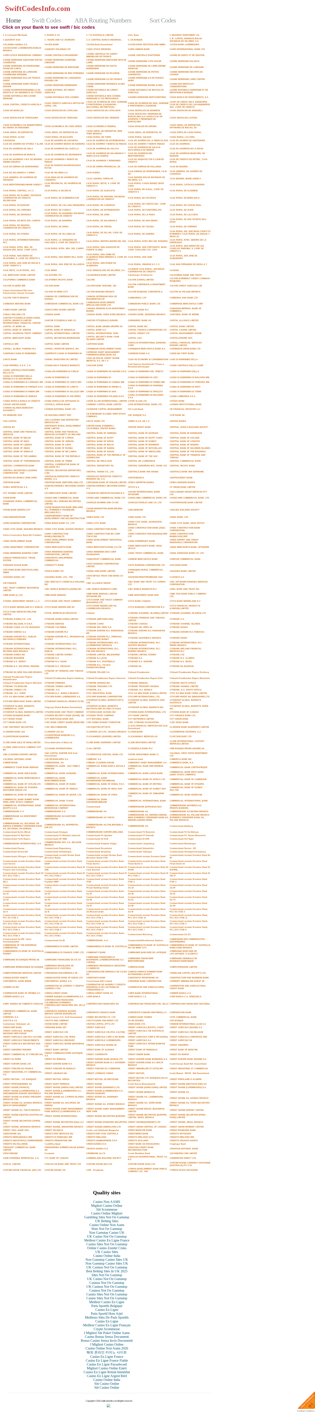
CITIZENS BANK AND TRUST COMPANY (64, 712)
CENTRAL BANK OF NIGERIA (184, 445)
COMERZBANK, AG (54, 763)
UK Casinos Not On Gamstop (106, 1267)
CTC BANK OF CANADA (57, 1158)
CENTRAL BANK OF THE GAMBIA (20, 456)
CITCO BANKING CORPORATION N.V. (146, 607)
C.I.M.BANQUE (135, 40)
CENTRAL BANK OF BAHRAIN (143, 433)
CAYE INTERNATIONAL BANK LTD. (145, 404)
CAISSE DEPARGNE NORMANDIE (61, 85)
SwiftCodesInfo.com (37, 8)
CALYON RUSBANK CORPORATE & (145, 292)
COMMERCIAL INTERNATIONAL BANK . (189, 801)
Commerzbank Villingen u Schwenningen (23, 856)
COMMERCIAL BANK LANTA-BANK (145, 773)
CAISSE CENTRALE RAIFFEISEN (144, 55)
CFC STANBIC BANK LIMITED (18, 493)
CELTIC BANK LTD (95, 421)
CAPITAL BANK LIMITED (182, 326)
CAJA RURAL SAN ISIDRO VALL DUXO (64, 257)
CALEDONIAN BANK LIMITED (101, 275)
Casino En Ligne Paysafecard (107, 1364)
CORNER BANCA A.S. (180, 993)
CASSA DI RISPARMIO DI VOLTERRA (63, 396)
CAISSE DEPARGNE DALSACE (185, 61)
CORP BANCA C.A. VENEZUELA (185, 997)
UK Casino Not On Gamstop (107, 1236)
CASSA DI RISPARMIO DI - (99, 377)
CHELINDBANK (135, 510)
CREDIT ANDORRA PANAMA (17, 1050)
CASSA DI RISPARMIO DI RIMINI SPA (21, 392)
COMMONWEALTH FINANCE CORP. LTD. (64, 952)
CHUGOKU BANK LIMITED (183, 571)
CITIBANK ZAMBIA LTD (14, 690)
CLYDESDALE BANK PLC (140, 748)
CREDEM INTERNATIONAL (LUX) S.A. (188, 1024)
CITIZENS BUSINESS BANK (16, 715)
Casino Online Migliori (106, 1213)
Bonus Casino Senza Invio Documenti (107, 1340)
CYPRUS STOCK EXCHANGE (184, 1170)
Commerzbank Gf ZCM (97, 839)
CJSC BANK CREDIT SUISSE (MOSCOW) (64, 722)
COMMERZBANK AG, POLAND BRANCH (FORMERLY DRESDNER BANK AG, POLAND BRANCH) (189, 817)
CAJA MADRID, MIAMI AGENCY (185, 179)
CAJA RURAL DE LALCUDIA (184, 215)
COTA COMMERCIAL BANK (183, 1017)
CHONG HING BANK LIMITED (100, 571)
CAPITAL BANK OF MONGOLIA (60, 330)
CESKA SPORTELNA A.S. (15, 487)
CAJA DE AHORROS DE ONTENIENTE (63, 155)
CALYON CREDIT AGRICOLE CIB (186, 286)
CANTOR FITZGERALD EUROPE (102, 320)
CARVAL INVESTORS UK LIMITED (61, 359)
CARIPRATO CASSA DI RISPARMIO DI (63, 353)
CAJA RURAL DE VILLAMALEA (60, 234)
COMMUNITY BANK (96, 952)
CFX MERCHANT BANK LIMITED (61, 493)
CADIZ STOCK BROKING (98, 49)
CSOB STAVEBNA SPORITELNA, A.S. (21, 1158)
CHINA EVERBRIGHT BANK (141, 541)
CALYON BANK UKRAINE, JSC (101, 286)
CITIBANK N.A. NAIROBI (140, 661)
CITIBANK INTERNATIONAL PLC (61, 644)
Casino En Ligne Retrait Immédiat (107, 1372)
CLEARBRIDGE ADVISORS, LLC (185, 732)
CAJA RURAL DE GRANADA (17, 215)
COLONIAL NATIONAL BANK (17, 759)
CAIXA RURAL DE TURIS (98, 137)
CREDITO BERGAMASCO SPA (17, 1137)
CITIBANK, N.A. (94, 690)
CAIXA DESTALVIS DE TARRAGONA (20, 118)
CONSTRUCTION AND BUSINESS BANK (189, 978)
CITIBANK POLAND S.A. (98, 672)
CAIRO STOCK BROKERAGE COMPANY (22, 55)
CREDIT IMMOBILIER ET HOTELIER (145, 1069)
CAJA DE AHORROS (180, 144)
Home (13, 20)
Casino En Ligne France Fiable (107, 1360)
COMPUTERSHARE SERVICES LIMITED (22, 973)
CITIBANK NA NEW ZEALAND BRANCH (22, 672)
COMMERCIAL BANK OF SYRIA (101, 795)
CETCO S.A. (134, 487)
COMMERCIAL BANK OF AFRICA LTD (146, 779)
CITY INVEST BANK (12, 719)
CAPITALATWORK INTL (181, 338)
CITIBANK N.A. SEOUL (181, 661)
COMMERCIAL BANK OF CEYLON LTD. (22, 784)
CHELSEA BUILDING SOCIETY (185, 510)
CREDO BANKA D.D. (96, 1144)
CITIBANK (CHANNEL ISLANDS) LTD (188, 613)
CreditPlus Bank (52, 1144)
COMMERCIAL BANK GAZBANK (60, 773)
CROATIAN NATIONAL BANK (184, 1149)
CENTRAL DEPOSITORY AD (100, 466)
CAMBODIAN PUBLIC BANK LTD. (144, 304)
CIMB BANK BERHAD (55, 595)
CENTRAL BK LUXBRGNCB (141, 461)
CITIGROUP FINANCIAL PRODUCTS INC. (65, 701)
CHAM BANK (9, 498)
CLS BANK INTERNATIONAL (59, 748)
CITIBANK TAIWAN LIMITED (58, 686)
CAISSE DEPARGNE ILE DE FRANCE (104, 79)
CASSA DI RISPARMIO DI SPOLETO (145, 392)
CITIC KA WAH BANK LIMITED (18, 697)
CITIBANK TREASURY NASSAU (143, 686)
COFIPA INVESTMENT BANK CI (143, 754)
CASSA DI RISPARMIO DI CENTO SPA (63, 382)
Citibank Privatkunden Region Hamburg (64, 678)
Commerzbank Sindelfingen (58, 852)
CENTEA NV (9, 427)
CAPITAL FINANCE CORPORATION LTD (147, 330)
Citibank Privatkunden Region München (22, 683)
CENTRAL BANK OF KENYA (100, 441)
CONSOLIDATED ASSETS (15, 978)
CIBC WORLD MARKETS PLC (142, 589)
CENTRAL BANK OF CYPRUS (59, 438)
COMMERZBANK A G (13, 811)
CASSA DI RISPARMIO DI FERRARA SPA (190, 382)
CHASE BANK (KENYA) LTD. (17, 510)
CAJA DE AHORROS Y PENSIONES (103, 161)
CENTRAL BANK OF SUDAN (100, 452)
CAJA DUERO (93, 173)
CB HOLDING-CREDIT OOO (58, 415)
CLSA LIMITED (93, 748)
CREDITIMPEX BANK (138, 1134)
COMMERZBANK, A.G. (97, 940)
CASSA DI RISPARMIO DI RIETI (185, 387)
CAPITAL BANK (52, 326)
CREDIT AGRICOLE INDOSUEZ (60, 1040)
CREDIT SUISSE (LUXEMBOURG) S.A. (188, 1087)
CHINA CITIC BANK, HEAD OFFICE (187, 523)
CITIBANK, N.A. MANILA (140, 690)
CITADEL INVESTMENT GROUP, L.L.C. (21, 601)
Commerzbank (93, 807)
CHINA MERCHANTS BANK (58, 547)
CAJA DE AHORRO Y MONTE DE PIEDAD (106, 144)
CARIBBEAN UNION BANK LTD (185, 349)
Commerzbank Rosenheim (99, 848)
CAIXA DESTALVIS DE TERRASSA (61, 118)
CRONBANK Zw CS (95, 1153)
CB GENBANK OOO (12, 415)
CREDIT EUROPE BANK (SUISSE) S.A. (188, 1059)
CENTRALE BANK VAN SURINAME (187, 472)
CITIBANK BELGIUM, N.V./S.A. (18, 624)
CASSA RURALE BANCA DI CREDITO (21, 401)
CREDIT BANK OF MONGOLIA (143, 1050)
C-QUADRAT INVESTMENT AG (184, 35)
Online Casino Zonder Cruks (106, 1248)
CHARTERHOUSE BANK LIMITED (186, 503)
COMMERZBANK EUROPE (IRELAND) (104, 832)
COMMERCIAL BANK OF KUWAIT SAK (147, 789)
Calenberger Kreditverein (140, 275)
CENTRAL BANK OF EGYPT (100, 438)
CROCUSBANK (10, 1153)
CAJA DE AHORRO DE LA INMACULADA (148, 140)
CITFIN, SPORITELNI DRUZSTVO (61, 613)
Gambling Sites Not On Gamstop (188, 12)
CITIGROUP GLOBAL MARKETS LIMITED (23, 712)
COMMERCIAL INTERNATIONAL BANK (147, 801)
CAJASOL (174, 270)
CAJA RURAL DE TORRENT (183, 227)
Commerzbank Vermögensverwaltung (188, 852)
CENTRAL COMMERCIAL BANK (185, 461)
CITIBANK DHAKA (179, 627)
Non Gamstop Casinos (195, 8)
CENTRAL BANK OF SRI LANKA (60, 452)
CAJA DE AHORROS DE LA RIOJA (186, 149)
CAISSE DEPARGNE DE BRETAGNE (62, 67)
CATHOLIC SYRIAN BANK (57, 404)
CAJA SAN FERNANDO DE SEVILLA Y (188, 264)
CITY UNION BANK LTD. (15, 722)
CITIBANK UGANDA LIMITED (184, 686)
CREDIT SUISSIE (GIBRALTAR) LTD (103, 1127)
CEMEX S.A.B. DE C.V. (139, 421)
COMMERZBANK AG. (138, 826)
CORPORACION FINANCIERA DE (102, 1004)
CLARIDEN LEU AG (54, 732)
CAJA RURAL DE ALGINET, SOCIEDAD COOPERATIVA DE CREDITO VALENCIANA (22, 198)
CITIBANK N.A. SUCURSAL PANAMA (21, 666)
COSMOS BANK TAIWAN (140, 1017)
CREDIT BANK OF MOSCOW (184, 1050)
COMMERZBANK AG (96, 811)
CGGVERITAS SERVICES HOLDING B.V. (105, 493)
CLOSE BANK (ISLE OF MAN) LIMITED (22, 742)
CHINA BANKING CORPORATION (19, 523)
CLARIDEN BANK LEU (14, 732)
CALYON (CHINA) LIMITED (141, 280)
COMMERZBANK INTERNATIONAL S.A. (22, 844)
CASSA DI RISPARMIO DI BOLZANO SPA (190, 377)
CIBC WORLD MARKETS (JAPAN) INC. (63, 589)
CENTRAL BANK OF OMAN (16, 448)
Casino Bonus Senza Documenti (107, 1337)
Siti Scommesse (106, 1209)
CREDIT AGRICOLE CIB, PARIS (60, 1037)
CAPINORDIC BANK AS (139, 320)
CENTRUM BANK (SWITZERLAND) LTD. (64, 482)
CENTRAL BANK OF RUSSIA (59, 448)
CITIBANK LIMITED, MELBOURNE (103, 655)
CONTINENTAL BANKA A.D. (58, 981)
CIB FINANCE (9, 583)
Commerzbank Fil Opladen (99, 835)
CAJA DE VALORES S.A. (56, 173)
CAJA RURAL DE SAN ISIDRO (143, 221)
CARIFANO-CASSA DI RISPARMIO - (20, 353)
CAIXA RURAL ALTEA (14, 137)
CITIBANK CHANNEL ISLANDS (185, 624)
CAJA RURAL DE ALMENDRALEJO (62, 198)
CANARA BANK (52, 314)
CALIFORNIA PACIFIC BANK (59, 280)
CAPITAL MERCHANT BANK (17, 338)
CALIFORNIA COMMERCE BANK (19, 280)
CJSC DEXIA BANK (179, 722)
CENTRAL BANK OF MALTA (100, 445)
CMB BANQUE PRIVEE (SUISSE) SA (187, 748)
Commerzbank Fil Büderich (141, 832)
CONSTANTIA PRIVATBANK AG (143, 978)
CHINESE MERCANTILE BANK (143, 559)
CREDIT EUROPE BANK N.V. (58, 1064)
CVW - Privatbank (94, 1170)
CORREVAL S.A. (11, 1017)
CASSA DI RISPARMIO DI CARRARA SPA (23, 382)
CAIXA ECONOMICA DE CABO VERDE (63, 126)
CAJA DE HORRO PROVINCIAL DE (103, 167)
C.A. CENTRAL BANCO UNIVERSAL (104, 40)
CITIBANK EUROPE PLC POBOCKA (187, 632)
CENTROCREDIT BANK (181, 478)
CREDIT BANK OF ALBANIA (100, 1050)
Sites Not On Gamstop (107, 1275)
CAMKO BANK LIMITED (14, 310)
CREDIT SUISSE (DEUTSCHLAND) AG (188, 1084)
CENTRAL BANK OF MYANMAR (143, 445)
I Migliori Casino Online (106, 1344)
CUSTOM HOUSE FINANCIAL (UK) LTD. (22, 1170)
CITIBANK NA (135, 666)
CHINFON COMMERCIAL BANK (185, 559)
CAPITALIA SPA (10, 344)
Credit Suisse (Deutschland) (141, 1084)
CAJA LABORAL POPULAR (99, 179)
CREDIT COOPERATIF (97, 1054)
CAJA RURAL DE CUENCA (58, 210)
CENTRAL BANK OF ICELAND (185, 438)
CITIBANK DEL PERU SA (140, 627)
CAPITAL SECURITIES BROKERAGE (62, 338)
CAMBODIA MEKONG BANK (17, 304)
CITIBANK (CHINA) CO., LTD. (17, 619)
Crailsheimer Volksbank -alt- (16, 1024)
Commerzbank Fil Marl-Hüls (16, 835)
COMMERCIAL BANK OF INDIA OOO (104, 789)
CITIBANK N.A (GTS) (96, 658)
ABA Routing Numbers (103, 20)
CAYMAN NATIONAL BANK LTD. (60, 409)
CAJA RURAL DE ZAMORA (141, 234)
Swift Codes (46, 20)
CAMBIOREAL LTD (137, 298)
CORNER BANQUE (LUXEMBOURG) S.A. (64, 997)
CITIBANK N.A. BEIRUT (14, 661)
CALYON (90, 280)
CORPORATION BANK (180, 1012)
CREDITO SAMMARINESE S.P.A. (102, 1140)
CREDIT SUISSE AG (179, 1092)
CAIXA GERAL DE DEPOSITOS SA (61, 132)
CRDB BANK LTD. (137, 1024)
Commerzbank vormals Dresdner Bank (146, 856)
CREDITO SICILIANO (138, 1140)
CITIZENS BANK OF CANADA (184, 712)
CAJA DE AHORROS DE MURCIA (19, 155)
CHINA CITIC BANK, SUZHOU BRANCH (64, 529)
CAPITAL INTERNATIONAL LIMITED (62, 333)
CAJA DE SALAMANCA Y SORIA (19, 173)
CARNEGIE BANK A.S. (139, 353)
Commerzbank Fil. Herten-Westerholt (188, 835)
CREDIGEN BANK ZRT (56, 1027)
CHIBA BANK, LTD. (179, 517)
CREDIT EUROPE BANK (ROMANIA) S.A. (148, 1059)
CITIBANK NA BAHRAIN (182, 666)
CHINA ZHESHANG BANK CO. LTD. (187, 553)
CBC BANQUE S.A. (137, 415)
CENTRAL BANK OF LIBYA (58, 445)
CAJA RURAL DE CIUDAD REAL (186, 205)
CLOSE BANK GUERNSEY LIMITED (103, 742)
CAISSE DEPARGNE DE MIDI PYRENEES (64, 73)
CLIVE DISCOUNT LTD (181, 736)
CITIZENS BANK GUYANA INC (101, 712)
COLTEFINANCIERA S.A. (57, 759)
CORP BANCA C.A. (137, 997)
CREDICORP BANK (12, 1027)
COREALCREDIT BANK (56, 993)
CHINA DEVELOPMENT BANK (17, 541)
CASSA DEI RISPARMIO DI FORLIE (62, 371)
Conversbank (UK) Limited (99, 981)
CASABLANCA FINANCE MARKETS (62, 365)
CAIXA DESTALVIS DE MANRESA (144, 110)
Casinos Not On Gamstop (97, 8)
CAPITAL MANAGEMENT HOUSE (186, 333)
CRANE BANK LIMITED (56, 1024)
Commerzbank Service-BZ (15, 852)
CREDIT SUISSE (94, 1084)
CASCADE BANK (94, 365)
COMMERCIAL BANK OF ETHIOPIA (187, 784)
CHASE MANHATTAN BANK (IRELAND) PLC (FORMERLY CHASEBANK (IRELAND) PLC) (64, 510)
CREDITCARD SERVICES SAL (59, 1134)
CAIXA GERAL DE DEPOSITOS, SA (145, 132)
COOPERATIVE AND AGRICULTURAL (146, 987)
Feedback (301, 1411)
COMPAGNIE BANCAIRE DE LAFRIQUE (147, 952)
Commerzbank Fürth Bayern (16, 839)
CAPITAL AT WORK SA (14, 326)
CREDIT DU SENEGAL (55, 1059)
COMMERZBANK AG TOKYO (100, 817)
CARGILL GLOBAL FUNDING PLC (19, 349)
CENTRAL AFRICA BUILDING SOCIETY (189, 427)
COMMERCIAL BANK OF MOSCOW (20, 795)
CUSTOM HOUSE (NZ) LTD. (99, 1164)
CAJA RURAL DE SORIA (57, 227)
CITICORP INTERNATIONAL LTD (144, 697)
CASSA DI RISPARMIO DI (57, 377)
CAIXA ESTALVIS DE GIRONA (142, 126)
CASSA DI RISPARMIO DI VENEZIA (20, 396)
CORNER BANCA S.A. (14, 997)
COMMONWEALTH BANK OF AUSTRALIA (106, 946)
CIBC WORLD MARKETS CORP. (101, 589)
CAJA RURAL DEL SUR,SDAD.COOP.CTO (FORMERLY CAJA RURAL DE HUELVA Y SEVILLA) (190, 234)
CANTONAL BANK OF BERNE (184, 314)
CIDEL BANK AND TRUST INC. (185, 589)
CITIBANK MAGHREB (13, 658)
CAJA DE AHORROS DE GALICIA (102, 149)
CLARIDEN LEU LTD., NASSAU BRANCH (106, 732)
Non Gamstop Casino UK (106, 1232)
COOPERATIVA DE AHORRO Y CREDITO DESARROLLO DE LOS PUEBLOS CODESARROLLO (106, 987)
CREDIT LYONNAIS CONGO (99, 1073)
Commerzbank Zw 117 (180, 934)
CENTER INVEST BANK (139, 427)
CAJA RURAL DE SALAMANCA (101, 221)
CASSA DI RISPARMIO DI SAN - (101, 392)
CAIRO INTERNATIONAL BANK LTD (187, 49)
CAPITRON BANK (95, 344)
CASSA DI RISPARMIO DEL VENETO (145, 371)
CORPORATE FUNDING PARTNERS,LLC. (148, 1012)
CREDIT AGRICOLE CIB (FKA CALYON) (105, 1032)
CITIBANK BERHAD (54, 624)
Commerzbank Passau (13, 848)
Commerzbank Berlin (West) (16, 832)
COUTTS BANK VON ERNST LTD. (102, 1021)
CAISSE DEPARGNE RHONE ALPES (145, 85)
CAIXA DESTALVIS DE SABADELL (186, 110)
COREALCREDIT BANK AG (99, 993)
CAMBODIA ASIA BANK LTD (184, 298)
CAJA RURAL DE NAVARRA (58, 221)
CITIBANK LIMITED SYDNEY (58, 655)
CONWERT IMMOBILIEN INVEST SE (187, 981)
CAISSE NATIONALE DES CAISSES (62, 97)
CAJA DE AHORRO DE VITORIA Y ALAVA (23, 144)
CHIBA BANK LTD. (137, 517)
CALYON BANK (52, 286)
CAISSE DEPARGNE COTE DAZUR (144, 61)
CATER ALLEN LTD (137, 401)
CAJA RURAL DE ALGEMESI (184, 191)
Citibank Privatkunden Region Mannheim (190, 678)
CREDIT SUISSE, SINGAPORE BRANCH (64, 1127)
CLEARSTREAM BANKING (16, 736)
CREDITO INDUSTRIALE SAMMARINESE (23, 1140)
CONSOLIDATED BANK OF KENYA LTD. (64, 978)
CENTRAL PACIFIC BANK (182, 466)
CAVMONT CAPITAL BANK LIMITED (104, 404)
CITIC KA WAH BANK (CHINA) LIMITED (147, 693)
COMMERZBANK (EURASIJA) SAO (145, 807)
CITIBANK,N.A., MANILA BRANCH (62, 693)
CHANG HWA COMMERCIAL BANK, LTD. (190, 498)
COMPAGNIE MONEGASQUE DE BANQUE (23, 967)
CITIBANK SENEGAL (138, 683)
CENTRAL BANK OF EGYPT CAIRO (145, 438)
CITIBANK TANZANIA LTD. (99, 686)
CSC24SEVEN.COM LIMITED (183, 1153)
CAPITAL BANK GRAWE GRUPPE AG (104, 326)
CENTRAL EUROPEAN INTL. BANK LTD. (148, 466)
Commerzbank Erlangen (56, 832)
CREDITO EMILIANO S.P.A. (141, 1137)
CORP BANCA (93, 997)
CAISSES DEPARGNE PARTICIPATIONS (147, 97)
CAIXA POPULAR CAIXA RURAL (186, 132)
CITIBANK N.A (52, 658)
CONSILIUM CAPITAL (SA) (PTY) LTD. (188, 973)
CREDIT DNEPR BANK (139, 1054)
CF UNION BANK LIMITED (182, 487)
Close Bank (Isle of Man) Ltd (58, 742)
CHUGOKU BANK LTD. (14, 577)
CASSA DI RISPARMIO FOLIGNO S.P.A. (105, 396)
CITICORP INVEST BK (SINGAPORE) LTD (190, 697)
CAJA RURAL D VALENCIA (58, 191)
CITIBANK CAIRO (95, 624)
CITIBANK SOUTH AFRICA (183, 683)
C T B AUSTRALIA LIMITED (100, 35)
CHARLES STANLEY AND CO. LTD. (145, 503)
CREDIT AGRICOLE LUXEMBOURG (103, 1040)
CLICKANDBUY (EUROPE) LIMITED (103, 736)
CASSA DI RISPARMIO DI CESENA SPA (105, 382)
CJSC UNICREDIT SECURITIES (18, 727)
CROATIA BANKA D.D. (97, 1149)
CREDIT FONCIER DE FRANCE (18, 1069)
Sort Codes (163, 20)
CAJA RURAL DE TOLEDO (141, 227)
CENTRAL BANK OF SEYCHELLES (145, 448)
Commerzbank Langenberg (141, 844)
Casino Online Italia (106, 1256)
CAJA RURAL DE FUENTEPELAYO (145, 210)
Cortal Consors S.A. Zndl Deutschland (63, 1017)
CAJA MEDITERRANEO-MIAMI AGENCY (22, 185)
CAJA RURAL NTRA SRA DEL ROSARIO (148, 241)
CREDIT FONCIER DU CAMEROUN (103, 1069)
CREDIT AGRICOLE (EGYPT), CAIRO (146, 1027)
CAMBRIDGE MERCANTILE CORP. (186, 304)
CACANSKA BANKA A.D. (15, 44)
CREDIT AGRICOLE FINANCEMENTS (21, 1040)
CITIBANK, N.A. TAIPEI (14, 693)
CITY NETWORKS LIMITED (141, 719)
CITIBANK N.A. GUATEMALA (100, 661)
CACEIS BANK (52, 44)
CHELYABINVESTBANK (14, 517)
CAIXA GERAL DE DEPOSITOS (18, 132)
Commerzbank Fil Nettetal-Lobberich (62, 835)
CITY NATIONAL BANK (97, 719)
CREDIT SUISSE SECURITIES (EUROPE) (105, 1116)
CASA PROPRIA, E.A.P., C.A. (17, 365)
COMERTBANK (10, 763)
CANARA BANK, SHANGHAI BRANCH (146, 314)
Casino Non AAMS (106, 1202)
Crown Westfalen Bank (139, 1153)
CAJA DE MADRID (179, 167)
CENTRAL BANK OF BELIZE (17, 438)
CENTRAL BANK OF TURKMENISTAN (21, 461)
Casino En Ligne (106, 1310)
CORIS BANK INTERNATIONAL (143, 993)
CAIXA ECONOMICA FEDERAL (101, 126)
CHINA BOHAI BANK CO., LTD (60, 523)
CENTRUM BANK (11, 482)
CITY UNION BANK (179, 719)
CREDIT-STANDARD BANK (183, 1130)
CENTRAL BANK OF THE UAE (143, 456)
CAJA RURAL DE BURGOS (16, 205)
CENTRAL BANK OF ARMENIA (101, 433)
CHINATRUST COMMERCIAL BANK (103, 559)
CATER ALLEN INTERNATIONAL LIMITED (106, 401)
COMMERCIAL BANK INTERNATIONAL (105, 773)
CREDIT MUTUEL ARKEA (57, 1079)
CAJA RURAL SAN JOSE (140, 257)
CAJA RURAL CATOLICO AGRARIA (187, 185)
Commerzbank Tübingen (140, 852)
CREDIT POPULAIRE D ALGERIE (186, 1079)
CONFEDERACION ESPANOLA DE (61, 973)
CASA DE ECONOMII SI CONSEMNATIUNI (148, 359)
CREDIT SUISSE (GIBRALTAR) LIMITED (64, 1087)
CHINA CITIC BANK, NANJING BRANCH (23, 529)
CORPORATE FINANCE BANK (101, 1012)
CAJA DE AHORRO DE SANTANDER (187, 140)
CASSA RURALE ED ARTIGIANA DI (62, 401)
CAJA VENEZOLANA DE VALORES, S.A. (105, 270)
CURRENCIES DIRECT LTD (183, 1158)
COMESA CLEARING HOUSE (100, 763)
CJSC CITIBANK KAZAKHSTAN (143, 722)
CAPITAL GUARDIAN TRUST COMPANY (22, 333)
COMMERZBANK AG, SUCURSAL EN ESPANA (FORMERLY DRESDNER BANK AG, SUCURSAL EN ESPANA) (22, 826)
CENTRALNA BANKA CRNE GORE (20, 478)
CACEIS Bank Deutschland (99, 44)
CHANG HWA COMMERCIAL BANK (62, 498)
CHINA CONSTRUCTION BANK (101, 529)
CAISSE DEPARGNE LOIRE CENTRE (187, 79)
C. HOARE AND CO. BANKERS (60, 40)
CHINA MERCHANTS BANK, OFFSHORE (189, 547)
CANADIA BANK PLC (138, 310)
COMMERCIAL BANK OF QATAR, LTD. (63, 795)
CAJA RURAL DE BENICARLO (185, 198)
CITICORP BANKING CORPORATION (104, 697)
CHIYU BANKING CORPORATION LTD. (146, 565)
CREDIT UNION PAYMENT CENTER (187, 1127)
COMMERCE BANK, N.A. (182, 763)
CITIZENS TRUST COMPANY (100, 715)
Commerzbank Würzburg (140, 934)
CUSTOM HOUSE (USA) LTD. (142, 1164)
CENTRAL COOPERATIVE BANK (18, 466)
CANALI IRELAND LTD (14, 314)
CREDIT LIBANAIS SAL (56, 1073)
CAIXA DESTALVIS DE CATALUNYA (103, 110)
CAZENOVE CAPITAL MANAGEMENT (104, 409)
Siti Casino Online (106, 1383)
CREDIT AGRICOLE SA (181, 1040)
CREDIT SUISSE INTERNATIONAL (61, 1116)
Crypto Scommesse (107, 1329)
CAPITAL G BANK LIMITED (183, 330)
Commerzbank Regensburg (58, 848)
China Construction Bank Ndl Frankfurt (22, 535)
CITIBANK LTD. (177, 655)
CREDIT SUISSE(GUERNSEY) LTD (144, 1122)
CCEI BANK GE (177, 415)
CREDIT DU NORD (12, 1059)
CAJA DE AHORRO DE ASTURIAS (61, 140)
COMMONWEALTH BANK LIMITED (61, 946)
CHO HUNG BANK (179, 565)
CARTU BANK (10, 359)
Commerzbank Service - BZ (183, 848)
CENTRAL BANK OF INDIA (16, 441)
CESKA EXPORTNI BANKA (141, 482)
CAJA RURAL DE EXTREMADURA (103, 210)
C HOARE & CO (52, 35)
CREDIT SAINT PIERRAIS (57, 1084)
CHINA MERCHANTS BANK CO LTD (104, 547)
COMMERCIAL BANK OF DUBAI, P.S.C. (105, 784)
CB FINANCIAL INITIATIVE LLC (185, 409)
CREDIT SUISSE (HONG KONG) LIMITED (147, 1087)
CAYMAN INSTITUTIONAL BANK (186, 404)
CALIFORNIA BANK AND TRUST (186, 275)
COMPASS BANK (136, 967)
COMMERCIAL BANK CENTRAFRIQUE (188, 767)
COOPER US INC (11, 987)
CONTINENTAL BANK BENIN (17, 981)
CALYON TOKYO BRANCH (16, 298)
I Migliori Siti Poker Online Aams (107, 1333)
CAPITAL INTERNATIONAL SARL (102, 333)
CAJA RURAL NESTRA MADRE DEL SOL (106, 241)
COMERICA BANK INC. (181, 759)
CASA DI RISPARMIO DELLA (184, 359)
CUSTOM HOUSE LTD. (55, 1170)
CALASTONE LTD (53, 275)
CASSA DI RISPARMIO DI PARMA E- (104, 387)
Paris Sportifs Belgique (106, 1306)
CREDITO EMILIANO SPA (182, 1137)
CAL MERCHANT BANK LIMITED (19, 275)
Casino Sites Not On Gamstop (106, 1244)
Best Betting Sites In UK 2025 (107, 1271)
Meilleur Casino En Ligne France (106, 1240)
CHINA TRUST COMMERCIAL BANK (146, 553)
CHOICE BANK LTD (54, 571)
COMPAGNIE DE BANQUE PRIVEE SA (21, 960)
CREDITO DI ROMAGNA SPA (58, 1137)
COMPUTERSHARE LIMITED (183, 967)
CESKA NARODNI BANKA (182, 482)
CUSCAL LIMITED (12, 1164)
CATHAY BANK (177, 401)
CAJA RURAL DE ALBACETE (100, 191)
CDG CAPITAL (10, 421)
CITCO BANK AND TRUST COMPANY (63, 601)
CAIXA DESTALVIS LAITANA (183, 118)
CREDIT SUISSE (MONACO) (141, 1092)
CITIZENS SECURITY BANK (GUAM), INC (65, 715)
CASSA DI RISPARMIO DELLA (184, 371)
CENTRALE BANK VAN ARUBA (143, 472)
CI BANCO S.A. (177, 577)
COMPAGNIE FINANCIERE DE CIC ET (63, 960)
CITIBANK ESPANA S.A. (15, 632)
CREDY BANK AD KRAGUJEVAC (144, 1144)
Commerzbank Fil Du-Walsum (184, 832)
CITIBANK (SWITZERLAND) (99, 619)
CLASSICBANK (135, 732)
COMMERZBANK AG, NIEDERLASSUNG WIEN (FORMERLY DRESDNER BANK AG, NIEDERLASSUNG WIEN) (148, 817)
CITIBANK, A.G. (52, 690)
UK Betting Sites (106, 1221)
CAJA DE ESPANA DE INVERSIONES (21, 167)
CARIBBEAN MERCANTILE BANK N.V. (147, 349)
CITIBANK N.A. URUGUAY (57, 666)
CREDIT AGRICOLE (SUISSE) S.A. (186, 1027)
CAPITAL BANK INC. (138, 326)
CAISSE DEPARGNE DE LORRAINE (187, 67)
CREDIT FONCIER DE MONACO (60, 1069)
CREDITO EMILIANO (96, 1137)
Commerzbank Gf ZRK (139, 839)
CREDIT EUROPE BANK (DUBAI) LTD (104, 1059)
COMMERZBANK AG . (138, 811)
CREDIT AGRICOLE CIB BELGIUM (186, 1032)
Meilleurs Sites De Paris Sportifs (107, 1317)
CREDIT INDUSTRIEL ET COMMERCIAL (189, 1069)
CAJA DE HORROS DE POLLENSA (144, 167)
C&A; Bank (133, 35)
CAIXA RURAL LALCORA (182, 137)
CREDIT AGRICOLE (95, 1027)
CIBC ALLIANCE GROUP (98, 583)
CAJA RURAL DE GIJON (182, 210)
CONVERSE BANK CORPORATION (144, 981)
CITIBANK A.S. (177, 619)
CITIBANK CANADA (138, 624)
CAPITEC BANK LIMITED (57, 344)
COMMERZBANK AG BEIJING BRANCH (189, 811)
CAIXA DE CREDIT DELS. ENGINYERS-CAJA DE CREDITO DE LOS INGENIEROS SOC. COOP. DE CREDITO (190, 104)
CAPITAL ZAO (135, 338)
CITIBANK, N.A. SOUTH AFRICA (186, 690)
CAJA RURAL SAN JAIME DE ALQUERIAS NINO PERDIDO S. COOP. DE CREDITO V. (106, 257)
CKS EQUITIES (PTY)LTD (98, 727)
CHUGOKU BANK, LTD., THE (59, 577)
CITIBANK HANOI (178, 638)
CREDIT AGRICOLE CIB (56, 1032)
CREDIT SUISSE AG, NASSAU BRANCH (189, 1098)
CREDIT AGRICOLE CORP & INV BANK (105, 1037)
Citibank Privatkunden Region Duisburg (189, 672)
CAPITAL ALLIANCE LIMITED (184, 320)
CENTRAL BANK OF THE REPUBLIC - (63, 456)
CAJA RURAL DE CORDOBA (17, 210)
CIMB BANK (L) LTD (13, 595)
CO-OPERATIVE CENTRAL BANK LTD (104, 754)
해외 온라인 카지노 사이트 (107, 1352)
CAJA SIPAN (51, 270)
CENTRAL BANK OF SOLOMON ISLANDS (190, 448)
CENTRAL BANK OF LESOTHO (185, 441)
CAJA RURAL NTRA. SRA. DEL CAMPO (64, 248)
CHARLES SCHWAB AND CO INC (102, 503)
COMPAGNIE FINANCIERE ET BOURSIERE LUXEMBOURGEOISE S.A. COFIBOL (105, 959)
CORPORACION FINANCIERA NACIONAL (190, 1004)
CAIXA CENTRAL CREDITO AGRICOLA (22, 104)
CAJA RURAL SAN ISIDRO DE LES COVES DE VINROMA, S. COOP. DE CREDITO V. (187, 248)
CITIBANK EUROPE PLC (56, 632)
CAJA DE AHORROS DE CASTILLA (62, 149)
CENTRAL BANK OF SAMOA (100, 448)
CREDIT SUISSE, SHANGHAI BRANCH (21, 1127)
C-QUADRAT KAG (11, 40)
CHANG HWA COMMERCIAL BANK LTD (105, 498)
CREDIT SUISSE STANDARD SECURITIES (106, 1122)
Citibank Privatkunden (139, 672)
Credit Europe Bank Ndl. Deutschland (188, 1064)
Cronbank (49, 1153)
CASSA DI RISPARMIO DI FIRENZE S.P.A (23, 387)
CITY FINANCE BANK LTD (182, 715)
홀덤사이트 (128, 8)
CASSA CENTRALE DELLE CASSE (186, 365)
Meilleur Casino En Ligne (106, 1302)
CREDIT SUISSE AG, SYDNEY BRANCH (105, 1104)
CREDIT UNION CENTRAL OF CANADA (147, 1127)
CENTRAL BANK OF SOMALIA (18, 452)
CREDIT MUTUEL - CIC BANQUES (19, 1079)
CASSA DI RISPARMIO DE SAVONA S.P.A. (106, 371)
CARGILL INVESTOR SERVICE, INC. (62, 349)
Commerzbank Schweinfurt (141, 848)
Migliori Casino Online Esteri (107, 1368)
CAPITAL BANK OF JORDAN (17, 330)
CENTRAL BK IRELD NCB (99, 461)
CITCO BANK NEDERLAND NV (60, 607)
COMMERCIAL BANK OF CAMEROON (188, 779)
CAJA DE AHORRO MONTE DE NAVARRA (65, 144)
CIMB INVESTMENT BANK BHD (143, 595)
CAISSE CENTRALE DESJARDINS (61, 55)
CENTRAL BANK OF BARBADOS (186, 433)
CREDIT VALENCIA (54, 1130)
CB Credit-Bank (135, 409)
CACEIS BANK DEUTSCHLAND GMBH (146, 44)
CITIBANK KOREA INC (14, 655)
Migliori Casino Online (106, 1205)
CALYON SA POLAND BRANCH (185, 292)
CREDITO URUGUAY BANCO (184, 1140)
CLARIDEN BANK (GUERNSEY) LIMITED (189, 727)
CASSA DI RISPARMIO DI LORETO (61, 387)
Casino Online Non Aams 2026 (107, 1348)
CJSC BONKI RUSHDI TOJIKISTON (103, 722)
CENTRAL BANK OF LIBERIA (17, 445)
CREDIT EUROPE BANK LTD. (17, 1064)
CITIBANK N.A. (135, 658)
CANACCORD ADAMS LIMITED (60, 310)
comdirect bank (135, 759)
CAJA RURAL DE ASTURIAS (142, 198)
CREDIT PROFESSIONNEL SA (17, 1084)
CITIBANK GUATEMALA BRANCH (144, 638)
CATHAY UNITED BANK (14, 404)
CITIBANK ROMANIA (55, 683)
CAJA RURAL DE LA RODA (141, 215)
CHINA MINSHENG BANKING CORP (20, 553)
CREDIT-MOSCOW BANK (140, 1130)
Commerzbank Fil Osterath (141, 835)
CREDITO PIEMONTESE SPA (58, 1140)
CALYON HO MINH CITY (56, 292)
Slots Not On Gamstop (106, 1229)
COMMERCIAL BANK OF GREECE (61, 789)
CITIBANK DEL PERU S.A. (99, 627)
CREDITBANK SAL (12, 1134)
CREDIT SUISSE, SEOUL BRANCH (186, 1122)
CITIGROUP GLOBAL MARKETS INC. (146, 707)
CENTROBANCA (136, 478)
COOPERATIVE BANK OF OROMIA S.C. (22, 993)
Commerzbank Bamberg (181, 826)
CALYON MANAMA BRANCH (100, 292)
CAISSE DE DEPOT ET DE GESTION (187, 55)
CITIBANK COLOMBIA (55, 627)
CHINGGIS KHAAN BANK (15, 565)
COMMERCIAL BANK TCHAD (59, 801)
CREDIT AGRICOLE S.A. (140, 1040)
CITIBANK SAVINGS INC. (98, 683)
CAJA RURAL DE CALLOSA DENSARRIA (65, 205)
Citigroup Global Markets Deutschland (63, 707)
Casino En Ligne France (106, 1356)
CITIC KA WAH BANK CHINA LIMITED (188, 693)
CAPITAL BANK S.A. (96, 330)
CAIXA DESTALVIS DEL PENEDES (102, 118)
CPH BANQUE (176, 1021)
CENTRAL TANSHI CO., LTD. (100, 472)
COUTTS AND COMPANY (57, 1021)
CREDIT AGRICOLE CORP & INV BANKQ (148, 1037)
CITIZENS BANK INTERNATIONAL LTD (147, 712)
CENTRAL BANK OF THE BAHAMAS (188, 452)
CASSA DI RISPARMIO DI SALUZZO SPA (64, 392)
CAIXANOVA (9, 140)
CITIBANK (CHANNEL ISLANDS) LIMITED (148, 613)
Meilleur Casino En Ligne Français (106, 1325)
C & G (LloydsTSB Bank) (15, 35)
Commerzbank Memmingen (183, 844)
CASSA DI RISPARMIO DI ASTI (143, 377)
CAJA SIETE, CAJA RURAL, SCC (19, 270)
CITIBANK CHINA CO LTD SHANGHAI (21, 627)
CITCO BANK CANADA (139, 601)
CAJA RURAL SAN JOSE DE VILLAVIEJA (64, 264)
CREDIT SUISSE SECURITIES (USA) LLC (64, 1122)
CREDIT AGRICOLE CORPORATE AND (188, 1037)
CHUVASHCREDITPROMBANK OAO (145, 577)
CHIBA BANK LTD (95, 517)
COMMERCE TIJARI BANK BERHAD (20, 767)
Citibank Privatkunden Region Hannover (106, 678)
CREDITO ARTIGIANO (180, 1134)
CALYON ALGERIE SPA (14, 286)
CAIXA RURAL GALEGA (140, 137)
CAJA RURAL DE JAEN (97, 215)
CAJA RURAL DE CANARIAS (100, 205)
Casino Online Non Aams (106, 1225)
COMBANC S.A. (94, 759)
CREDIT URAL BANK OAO (16, 1130)
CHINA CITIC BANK (96, 523)
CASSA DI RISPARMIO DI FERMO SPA (146, 382)
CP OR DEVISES (136, 1021)
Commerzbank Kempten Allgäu (101, 844)
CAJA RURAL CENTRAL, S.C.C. (18, 191)
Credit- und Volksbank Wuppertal (102, 1130)
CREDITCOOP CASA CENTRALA (102, 1134)
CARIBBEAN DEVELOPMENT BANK (103, 349)
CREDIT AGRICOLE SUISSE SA (101, 1045)
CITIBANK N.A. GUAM (55, 661)
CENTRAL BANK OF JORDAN (59, 441)
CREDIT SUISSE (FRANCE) (16, 1087)
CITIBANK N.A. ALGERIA (182, 658)
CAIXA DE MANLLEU (13, 110)
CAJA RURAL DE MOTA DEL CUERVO (21, 221)
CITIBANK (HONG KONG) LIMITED (61, 619)
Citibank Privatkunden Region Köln (145, 678)
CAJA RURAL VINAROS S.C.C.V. (144, 264)
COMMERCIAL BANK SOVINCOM (186, 795)
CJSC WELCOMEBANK (56, 727)
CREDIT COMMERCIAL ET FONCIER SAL (23, 1054)
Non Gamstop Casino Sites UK (107, 1259)
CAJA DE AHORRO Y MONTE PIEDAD (146, 144)
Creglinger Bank (178, 1144)
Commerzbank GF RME (56, 839)
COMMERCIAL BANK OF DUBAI (60, 784)
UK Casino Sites (106, 1252)
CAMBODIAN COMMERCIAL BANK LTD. (64, 304)
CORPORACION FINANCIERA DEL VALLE (148, 1004)
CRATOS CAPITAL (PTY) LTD (100, 1024)
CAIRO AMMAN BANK (139, 49)
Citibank (90, 613)
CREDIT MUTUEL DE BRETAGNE (102, 1079)
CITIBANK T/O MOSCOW (15, 686)
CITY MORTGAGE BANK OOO (59, 719)
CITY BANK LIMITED (138, 715)
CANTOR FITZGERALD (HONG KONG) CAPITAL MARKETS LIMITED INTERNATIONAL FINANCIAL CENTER (22, 320)
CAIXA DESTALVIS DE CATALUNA (61, 110)
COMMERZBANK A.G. (55, 811)
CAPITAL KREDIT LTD (139, 333)
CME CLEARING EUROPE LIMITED (20, 754)
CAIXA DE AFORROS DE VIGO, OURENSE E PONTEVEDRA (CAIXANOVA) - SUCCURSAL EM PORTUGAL (106, 104)
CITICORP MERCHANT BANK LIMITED (22, 701)
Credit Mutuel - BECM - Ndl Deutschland (189, 1073)
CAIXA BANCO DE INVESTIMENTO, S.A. (189, 97)
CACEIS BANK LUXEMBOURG (184, 44)
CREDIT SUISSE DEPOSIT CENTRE (187, 1110)
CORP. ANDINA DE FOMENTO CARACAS (23, 1004)
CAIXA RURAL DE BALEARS (59, 137)
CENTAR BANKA (178, 421)
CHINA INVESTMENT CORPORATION (21, 547)
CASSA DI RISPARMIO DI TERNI (185, 392)
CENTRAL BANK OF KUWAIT (142, 441)
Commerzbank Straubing (98, 852)
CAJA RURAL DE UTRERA (16, 234)
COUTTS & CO (10, 1021)
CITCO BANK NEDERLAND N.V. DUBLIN (23, 607)
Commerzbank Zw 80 (55, 940)
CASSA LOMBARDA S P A (182, 396)
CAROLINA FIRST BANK (182, 353)
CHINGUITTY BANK (54, 565)
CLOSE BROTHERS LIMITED (142, 742)
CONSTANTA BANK (95, 978)
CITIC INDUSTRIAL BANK (99, 693)
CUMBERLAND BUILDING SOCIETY (103, 1158)
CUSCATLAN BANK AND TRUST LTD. (63, 1164)
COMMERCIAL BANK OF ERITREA (145, 784)
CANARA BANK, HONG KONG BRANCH (106, 314)
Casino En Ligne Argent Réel (107, 1376)
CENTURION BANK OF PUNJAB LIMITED (106, 482)
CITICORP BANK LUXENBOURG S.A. (63, 697)
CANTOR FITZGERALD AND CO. (60, 320)
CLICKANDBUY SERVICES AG (143, 736)
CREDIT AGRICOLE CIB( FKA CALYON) (22, 1037)
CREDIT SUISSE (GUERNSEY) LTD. (103, 1087)
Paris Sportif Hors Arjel (107, 1313)
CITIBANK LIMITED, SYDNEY (142, 655)
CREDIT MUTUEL (136, 1073)
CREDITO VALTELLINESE (15, 1144)
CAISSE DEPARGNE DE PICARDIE (103, 73)
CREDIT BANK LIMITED (56, 1050)
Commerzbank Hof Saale (182, 839)
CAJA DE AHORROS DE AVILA (18, 149)
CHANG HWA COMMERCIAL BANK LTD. (147, 498)
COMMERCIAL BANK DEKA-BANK (20, 773)
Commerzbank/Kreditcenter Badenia (145, 940)
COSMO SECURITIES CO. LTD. (101, 1017)
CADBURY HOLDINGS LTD (58, 49)
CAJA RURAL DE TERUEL (99, 227)
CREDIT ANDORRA (179, 1045)
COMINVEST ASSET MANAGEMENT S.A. (147, 763)
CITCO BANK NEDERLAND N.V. (185, 601)
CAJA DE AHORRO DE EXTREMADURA (105, 140)
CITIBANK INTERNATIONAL (16, 644)
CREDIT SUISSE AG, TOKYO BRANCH (21, 1110)
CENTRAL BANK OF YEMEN (58, 461)
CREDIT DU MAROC (179, 1054)
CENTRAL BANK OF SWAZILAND (144, 452)
